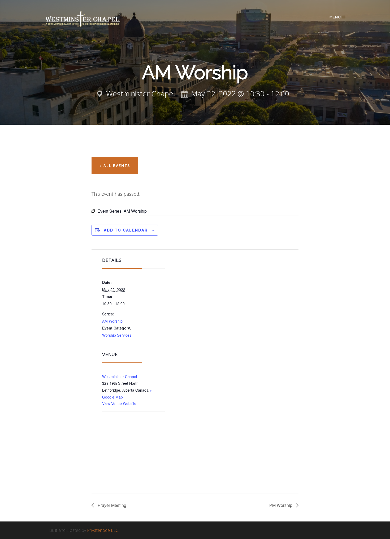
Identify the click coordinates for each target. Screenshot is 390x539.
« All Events (114, 165)
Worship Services (116, 335)
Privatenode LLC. (103, 530)
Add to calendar (126, 230)
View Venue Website (119, 403)
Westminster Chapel (90, 19)
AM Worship (112, 321)
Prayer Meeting (111, 505)
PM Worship (281, 505)
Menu (335, 17)
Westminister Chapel (119, 376)
